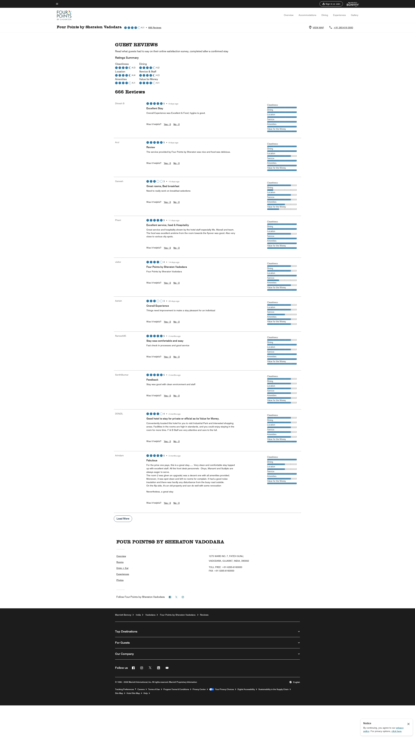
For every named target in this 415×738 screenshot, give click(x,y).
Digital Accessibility (246, 689)
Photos (120, 580)
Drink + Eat (122, 568)
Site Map (119, 693)
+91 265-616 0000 (343, 27)
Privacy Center (199, 689)
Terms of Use (154, 689)
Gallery (354, 15)
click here (396, 731)
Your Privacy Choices (224, 689)
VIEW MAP (318, 27)
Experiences (339, 15)
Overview (288, 15)
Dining (324, 15)
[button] (331, 3)
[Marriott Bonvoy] (351, 4)
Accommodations (307, 15)
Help (145, 693)
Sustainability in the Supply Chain (273, 689)
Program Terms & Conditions (176, 689)
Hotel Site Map (133, 693)
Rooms (120, 562)
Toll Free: (225, 567)
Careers (141, 689)
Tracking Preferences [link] (124, 689)
